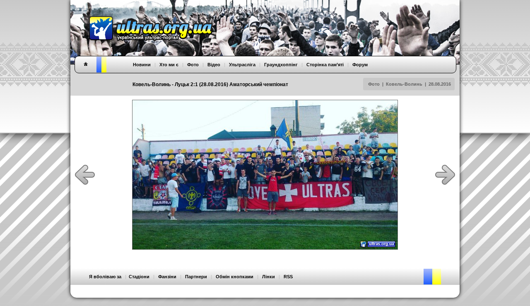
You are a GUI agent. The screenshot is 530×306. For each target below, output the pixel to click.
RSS (288, 276)
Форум (360, 64)
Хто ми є (168, 64)
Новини (142, 64)
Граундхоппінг (281, 64)
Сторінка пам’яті (325, 64)
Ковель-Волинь (404, 84)
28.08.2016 (440, 84)
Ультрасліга (242, 64)
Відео (213, 64)
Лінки (268, 276)
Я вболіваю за (105, 276)
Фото (374, 84)
